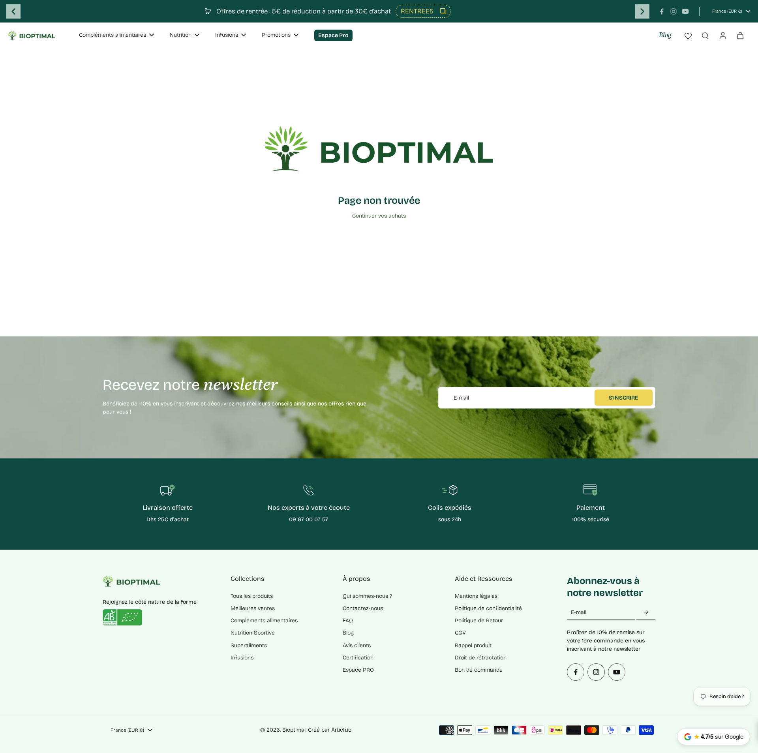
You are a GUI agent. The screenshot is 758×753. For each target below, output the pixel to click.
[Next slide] (642, 11)
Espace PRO (358, 670)
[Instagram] (673, 11)
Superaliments (249, 645)
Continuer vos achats (379, 215)
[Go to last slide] (13, 11)
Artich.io (341, 730)
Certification (358, 657)
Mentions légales (476, 596)
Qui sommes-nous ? (367, 596)
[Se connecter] (722, 35)
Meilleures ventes (253, 608)
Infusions (242, 657)
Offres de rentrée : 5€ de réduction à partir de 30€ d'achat (303, 11)
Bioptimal (294, 730)
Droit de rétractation (481, 657)
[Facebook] (662, 11)
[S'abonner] (645, 612)
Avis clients (357, 645)
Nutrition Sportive (253, 632)
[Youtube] (685, 11)
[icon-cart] (740, 35)
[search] (705, 35)
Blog (665, 35)
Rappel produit (473, 645)
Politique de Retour (479, 620)
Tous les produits (252, 596)
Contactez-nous (363, 608)
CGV (460, 632)
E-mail (461, 397)
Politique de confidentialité (488, 608)
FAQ (348, 620)
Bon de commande (479, 670)
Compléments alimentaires (264, 620)
